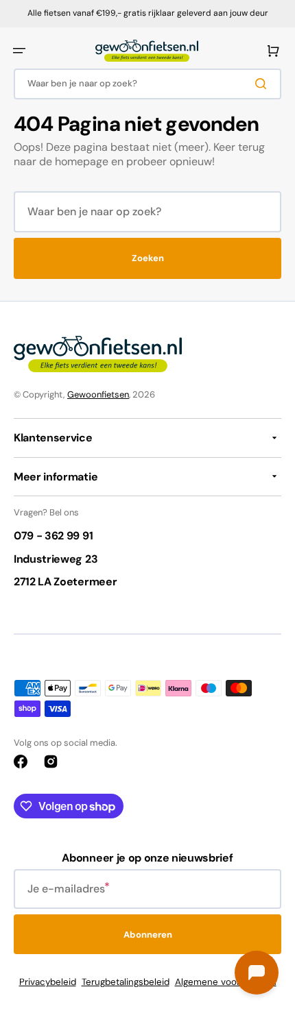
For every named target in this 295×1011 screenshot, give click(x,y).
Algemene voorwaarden (225, 982)
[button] (19, 51)
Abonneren (147, 934)
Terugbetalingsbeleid (125, 982)
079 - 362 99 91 (53, 535)
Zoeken (148, 258)
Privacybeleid (47, 982)
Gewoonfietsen (98, 394)
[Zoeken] (263, 84)
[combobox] (147, 84)
